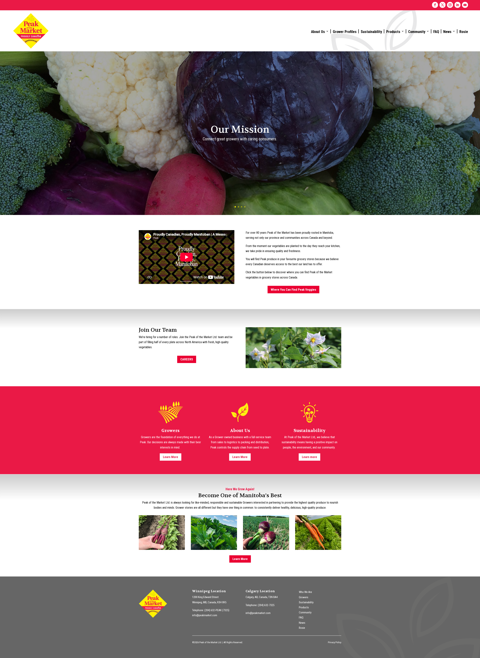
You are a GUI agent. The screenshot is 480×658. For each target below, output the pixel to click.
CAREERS (186, 359)
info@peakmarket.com (204, 615)
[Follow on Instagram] (450, 5)
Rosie (463, 31)
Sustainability (371, 31)
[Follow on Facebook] (435, 5)
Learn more (309, 457)
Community (416, 31)
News (447, 31)
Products (393, 31)
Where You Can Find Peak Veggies (293, 289)
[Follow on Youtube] (465, 5)
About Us (318, 31)
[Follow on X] (443, 5)
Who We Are (305, 592)
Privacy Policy (334, 642)
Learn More (170, 457)
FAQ (436, 31)
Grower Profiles (345, 31)
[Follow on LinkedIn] (457, 5)
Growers (303, 597)
